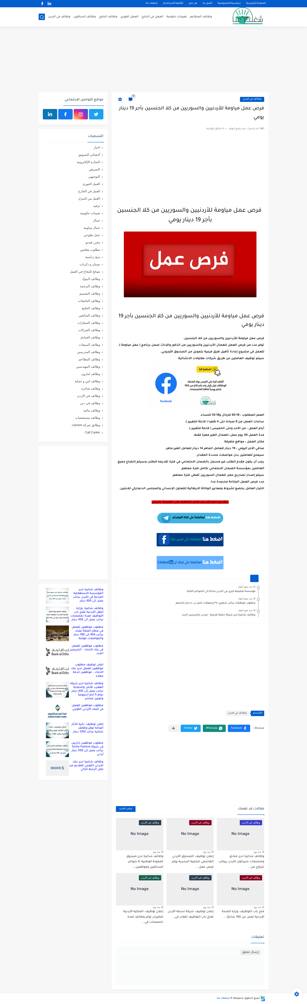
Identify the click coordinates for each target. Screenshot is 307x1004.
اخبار (97, 147)
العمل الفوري (129, 16)
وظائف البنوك (91, 279)
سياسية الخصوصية (229, 3)
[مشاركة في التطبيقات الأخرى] (173, 728)
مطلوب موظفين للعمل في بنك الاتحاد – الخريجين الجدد (86, 649)
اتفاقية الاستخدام (173, 3)
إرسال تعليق (250, 952)
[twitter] (96, 114)
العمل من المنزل (89, 198)
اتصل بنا (207, 3)
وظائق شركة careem (86, 425)
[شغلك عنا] (242, 17)
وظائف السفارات (88, 322)
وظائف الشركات (89, 330)
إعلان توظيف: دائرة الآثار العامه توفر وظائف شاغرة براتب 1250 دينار (87, 728)
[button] (239, 728)
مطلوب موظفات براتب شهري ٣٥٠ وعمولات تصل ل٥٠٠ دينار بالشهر (215, 603)
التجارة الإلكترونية (88, 162)
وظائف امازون (90, 374)
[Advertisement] (153, 60)
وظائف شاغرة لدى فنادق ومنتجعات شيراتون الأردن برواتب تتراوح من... (241, 862)
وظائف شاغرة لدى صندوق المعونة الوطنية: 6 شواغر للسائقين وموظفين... (144, 862)
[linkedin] (49, 3)
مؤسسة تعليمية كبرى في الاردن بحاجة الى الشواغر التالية (221, 591)
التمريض (94, 169)
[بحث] (42, 17)
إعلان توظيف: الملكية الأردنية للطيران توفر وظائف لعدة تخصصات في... (143, 917)
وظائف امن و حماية (87, 381)
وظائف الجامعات (89, 301)
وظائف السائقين (85, 16)
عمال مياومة (92, 227)
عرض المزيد (125, 809)
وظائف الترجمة (90, 286)
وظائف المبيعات (89, 344)
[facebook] (42, 3)
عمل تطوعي (92, 235)
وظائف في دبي (90, 403)
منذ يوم (257, 851)
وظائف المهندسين (88, 366)
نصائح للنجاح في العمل (85, 271)
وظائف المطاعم (201, 16)
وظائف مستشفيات (87, 417)
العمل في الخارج (152, 16)
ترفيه (96, 206)
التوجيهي (94, 176)
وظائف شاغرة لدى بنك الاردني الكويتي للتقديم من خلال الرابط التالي (86, 765)
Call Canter (92, 432)
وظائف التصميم (89, 293)
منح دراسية (92, 257)
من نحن (193, 3)
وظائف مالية (92, 410)
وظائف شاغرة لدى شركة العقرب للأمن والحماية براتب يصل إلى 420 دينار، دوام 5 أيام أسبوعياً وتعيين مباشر (86, 691)
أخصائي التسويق (89, 154)
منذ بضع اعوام (245, 586)
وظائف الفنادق (90, 337)
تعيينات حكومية (176, 16)
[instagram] (81, 114)
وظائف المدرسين (88, 352)
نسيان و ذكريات (90, 264)
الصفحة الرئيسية (256, 3)
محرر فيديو (93, 242)
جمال (96, 220)
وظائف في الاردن (59, 16)
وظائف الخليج (108, 16)
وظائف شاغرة (90, 388)
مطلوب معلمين (90, 249)
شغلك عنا (152, 3)
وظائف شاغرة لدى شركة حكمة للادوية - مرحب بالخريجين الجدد (218, 615)
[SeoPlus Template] (262, 998)
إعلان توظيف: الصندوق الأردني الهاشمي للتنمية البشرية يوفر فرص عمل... (193, 862)
